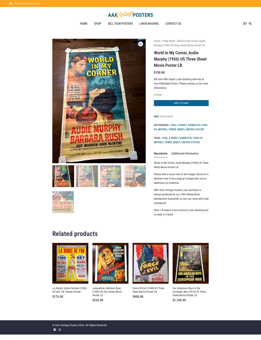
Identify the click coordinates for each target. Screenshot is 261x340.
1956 (173, 125)
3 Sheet (182, 125)
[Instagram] (59, 329)
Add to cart (181, 103)
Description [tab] (160, 153)
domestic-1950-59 (191, 138)
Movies (162, 129)
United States (195, 129)
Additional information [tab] (185, 153)
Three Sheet (168, 41)
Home (157, 41)
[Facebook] (54, 329)
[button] (140, 43)
